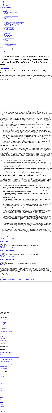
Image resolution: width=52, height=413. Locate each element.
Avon (1, 374)
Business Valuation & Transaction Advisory (9, 357)
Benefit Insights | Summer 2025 (7, 250)
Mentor (1, 390)
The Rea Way (8, 36)
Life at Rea (7, 33)
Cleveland (2, 376)
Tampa (1, 402)
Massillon (2, 385)
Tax (33, 279)
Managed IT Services (4, 361)
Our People (5, 10)
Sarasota (2, 399)
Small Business (20, 279)
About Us (5, 34)
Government (8, 14)
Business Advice (3, 279)
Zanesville (2, 406)
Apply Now (8, 32)
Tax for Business (9, 28)
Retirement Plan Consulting (11, 25)
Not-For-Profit (8, 17)
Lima (1, 381)
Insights (7, 41)
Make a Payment (7, 2)
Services (4, 18)
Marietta (2, 383)
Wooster (2, 404)
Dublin (1, 379)
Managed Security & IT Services (12, 24)
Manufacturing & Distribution (11, 16)
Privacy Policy (3, 411)
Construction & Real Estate (11, 12)
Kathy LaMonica (5, 68)
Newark (1, 397)
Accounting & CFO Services (11, 19)
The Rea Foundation (9, 38)
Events (6, 40)
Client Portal (6, 4)
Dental (6, 13)
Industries (5, 11)
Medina (1, 388)
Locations (6, 1)
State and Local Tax (9, 27)
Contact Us (5, 5)
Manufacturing (3, 338)
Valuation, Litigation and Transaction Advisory (15, 22)
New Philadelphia (4, 395)
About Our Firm (8, 35)
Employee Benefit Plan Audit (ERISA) (13, 23)
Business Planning (12, 279)
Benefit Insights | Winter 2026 (7, 259)
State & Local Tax (28, 279)
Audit (6, 21)
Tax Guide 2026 (8, 45)
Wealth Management (9, 29)
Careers (4, 30)
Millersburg (2, 392)
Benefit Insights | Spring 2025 (6, 241)
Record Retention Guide (10, 44)
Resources (5, 39)
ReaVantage (8, 43)
